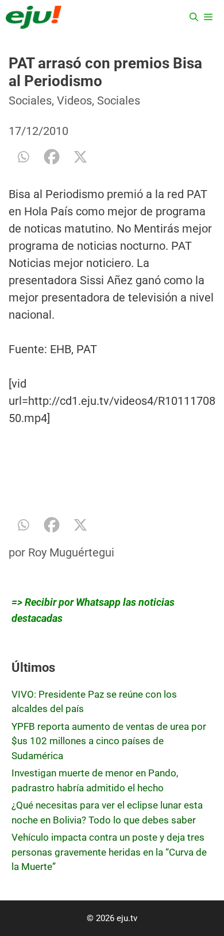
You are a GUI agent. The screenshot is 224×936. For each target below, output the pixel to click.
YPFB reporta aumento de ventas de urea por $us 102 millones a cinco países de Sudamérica (108, 741)
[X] (80, 156)
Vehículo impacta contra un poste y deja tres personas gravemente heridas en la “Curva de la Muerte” (109, 851)
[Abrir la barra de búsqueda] (194, 17)
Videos (74, 100)
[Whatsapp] (23, 156)
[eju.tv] (33, 17)
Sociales (30, 100)
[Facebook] (51, 156)
